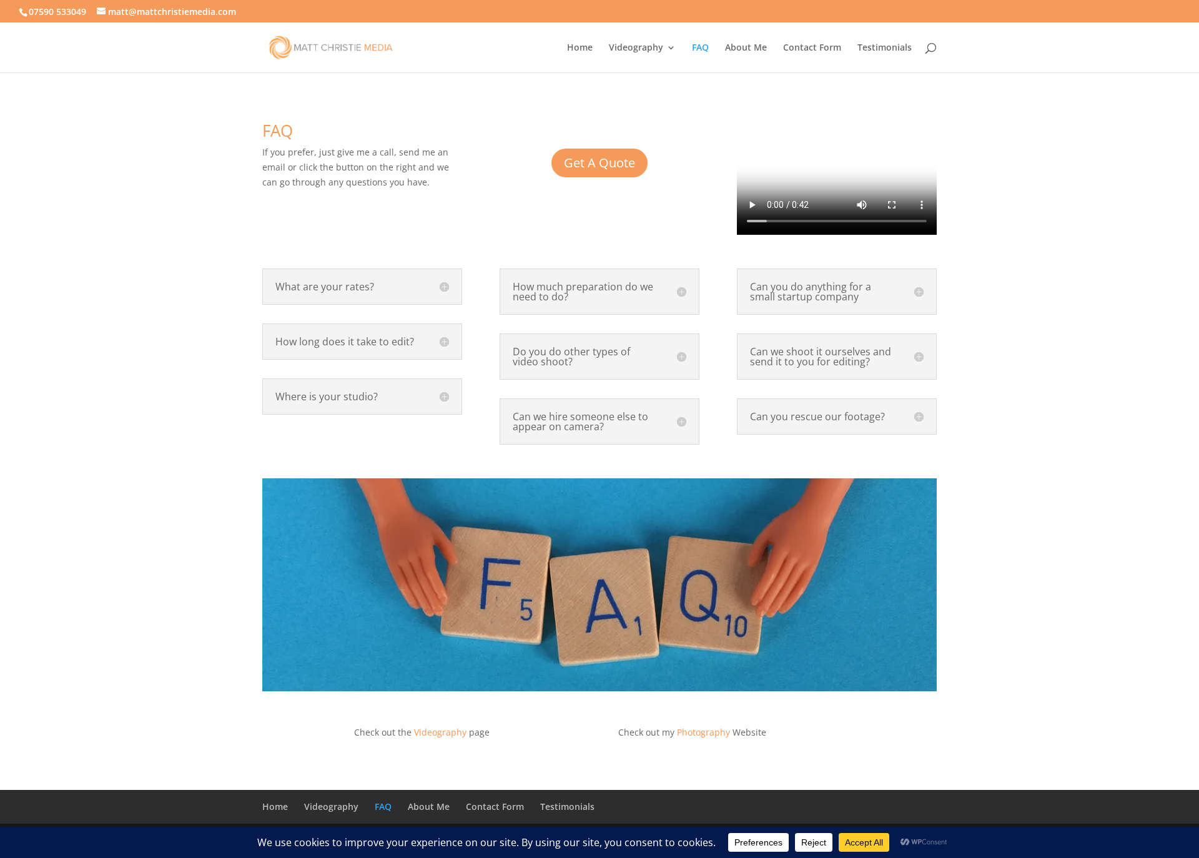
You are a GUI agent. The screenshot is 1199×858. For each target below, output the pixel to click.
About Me (746, 48)
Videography (636, 48)
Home (580, 48)
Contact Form (812, 48)
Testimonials (884, 48)
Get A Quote (599, 162)
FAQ (700, 48)
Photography (703, 732)
